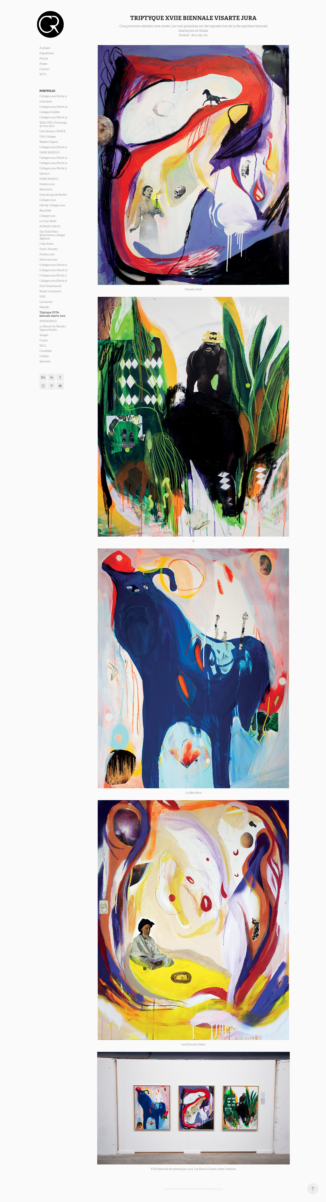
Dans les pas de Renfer (53, 194)
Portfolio (47, 91)
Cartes (43, 340)
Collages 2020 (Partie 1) (53, 265)
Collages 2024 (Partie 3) (53, 157)
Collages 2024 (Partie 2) (53, 163)
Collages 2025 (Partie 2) (53, 117)
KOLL (43, 345)
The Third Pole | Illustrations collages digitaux (52, 235)
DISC (42, 296)
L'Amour (44, 173)
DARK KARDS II (49, 152)
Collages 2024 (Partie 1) (53, 168)
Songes (43, 335)
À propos (44, 48)
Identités (44, 361)
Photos (43, 58)
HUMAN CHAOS (49, 226)
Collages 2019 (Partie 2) (53, 280)
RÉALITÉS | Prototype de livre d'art (53, 124)
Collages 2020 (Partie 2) (53, 270)
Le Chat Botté (47, 221)
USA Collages (47, 136)
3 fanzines (45, 101)
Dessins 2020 (47, 254)
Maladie (44, 307)
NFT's (43, 74)
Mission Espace (48, 142)
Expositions (46, 53)
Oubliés (44, 356)
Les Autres (45, 302)
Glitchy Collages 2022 (52, 205)
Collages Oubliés (49, 112)
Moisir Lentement (50, 291)
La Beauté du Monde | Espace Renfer (52, 328)
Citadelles (45, 351)
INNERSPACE (48, 321)
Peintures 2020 (48, 259)
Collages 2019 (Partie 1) (53, 275)
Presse (43, 63)
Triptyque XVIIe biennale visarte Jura (52, 314)
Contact (44, 69)
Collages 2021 (47, 216)
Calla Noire (46, 243)
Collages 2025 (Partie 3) (53, 106)
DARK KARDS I (48, 179)
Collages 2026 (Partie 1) (53, 96)
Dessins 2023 (47, 184)
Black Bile (45, 210)
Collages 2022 (47, 200)
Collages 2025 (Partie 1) (53, 147)
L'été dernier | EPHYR (52, 131)
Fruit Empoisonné (50, 286)
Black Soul (45, 189)
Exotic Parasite (48, 249)
